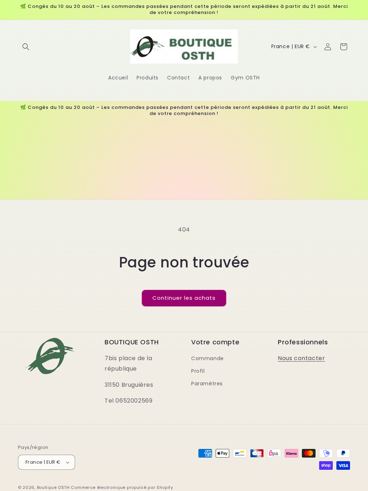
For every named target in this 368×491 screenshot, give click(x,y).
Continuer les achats (184, 298)
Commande (207, 358)
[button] (26, 47)
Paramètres (207, 383)
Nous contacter (301, 358)
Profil (198, 371)
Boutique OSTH (53, 487)
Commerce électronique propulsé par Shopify (122, 487)
